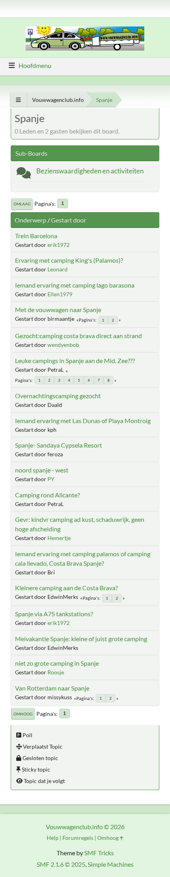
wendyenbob (63, 344)
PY (51, 479)
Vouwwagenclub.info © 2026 (85, 826)
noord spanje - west (41, 470)
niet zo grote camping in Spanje (57, 663)
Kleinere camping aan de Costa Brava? (66, 587)
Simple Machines (111, 864)
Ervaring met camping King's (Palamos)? (69, 260)
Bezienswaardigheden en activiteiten (90, 171)
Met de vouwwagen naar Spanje (58, 309)
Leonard (57, 269)
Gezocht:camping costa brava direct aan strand (78, 335)
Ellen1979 (59, 294)
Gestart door (68, 220)
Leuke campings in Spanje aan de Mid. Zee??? (75, 360)
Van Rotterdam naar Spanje (52, 688)
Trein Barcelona (36, 235)
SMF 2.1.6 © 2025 (61, 864)
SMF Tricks (99, 852)
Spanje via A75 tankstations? (54, 613)
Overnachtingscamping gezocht (58, 395)
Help (53, 837)
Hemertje (59, 537)
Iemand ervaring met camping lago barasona (74, 285)
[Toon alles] (18, 99)
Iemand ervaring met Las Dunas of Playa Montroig (83, 420)
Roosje (55, 672)
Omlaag (21, 203)
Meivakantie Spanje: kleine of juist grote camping (81, 638)
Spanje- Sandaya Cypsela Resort (58, 445)
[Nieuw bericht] (24, 174)
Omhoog (22, 713)
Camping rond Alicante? (47, 495)
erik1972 (58, 244)
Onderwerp (30, 220)
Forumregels (77, 837)
